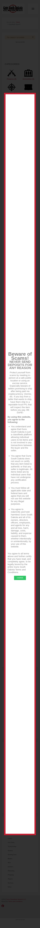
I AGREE (20, 578)
